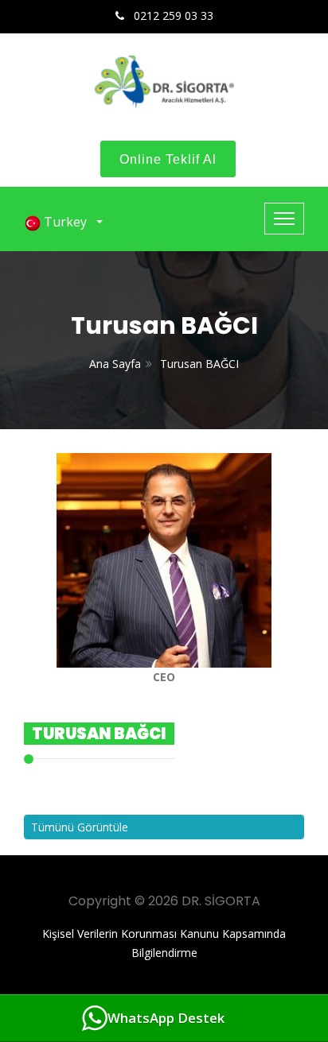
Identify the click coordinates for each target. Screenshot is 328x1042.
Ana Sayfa (115, 363)
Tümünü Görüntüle (79, 827)
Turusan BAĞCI (199, 363)
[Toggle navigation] (284, 218)
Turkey (67, 221)
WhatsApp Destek (166, 1018)
